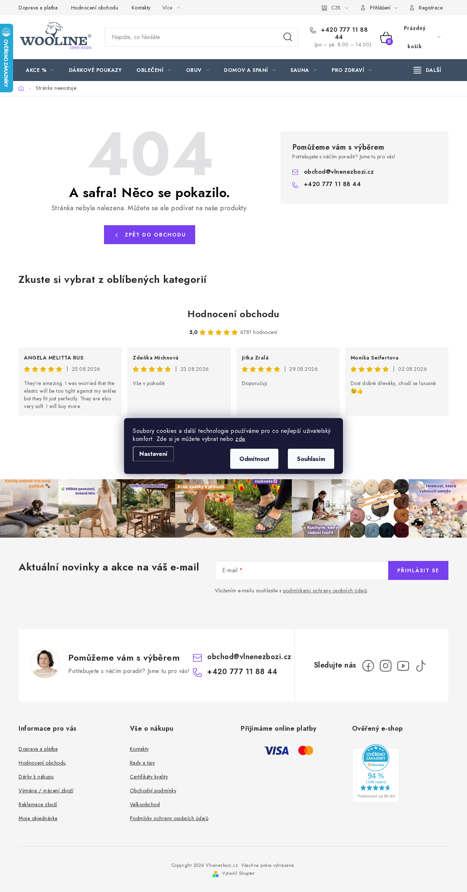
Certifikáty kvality (149, 776)
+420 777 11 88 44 (343, 33)
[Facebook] (368, 666)
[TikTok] (421, 666)
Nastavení (153, 454)
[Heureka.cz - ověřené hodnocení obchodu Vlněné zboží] (376, 773)
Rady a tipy (142, 762)
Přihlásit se (418, 570)
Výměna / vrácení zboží (46, 790)
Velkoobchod (145, 804)
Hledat (288, 37)
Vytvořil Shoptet (238, 873)
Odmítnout (254, 459)
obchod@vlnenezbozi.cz (339, 172)
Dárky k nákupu (36, 776)
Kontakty (141, 7)
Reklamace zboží (38, 804)
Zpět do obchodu (155, 234)
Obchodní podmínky (153, 790)
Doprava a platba (38, 7)
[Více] (427, 70)
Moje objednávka (38, 818)
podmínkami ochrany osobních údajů (325, 590)
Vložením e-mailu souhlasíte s (291, 590)
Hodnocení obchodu (95, 7)
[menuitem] (40, 70)
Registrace (431, 7)
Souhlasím (311, 459)
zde (240, 439)
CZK (336, 7)
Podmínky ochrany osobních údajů (169, 818)
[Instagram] (385, 666)
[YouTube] (403, 666)
